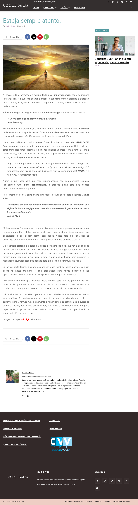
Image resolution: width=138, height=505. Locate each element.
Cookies (89, 501)
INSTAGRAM (79, 7)
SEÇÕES (64, 7)
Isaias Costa (10, 26)
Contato (107, 501)
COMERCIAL (54, 420)
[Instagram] (113, 2)
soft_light (25, 319)
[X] (127, 2)
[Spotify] (122, 2)
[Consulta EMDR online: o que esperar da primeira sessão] (115, 37)
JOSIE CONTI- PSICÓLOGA (15, 444)
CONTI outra (99, 66)
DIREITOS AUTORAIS (12, 428)
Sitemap (98, 501)
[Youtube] (131, 2)
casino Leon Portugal (121, 501)
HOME (36, 7)
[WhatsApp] (46, 37)
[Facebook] (109, 2)
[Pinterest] (118, 2)
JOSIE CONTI (48, 7)
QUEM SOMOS (55, 428)
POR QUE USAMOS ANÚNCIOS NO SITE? (21, 420)
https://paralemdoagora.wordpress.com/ (36, 376)
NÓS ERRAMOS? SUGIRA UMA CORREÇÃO (22, 436)
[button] (132, 7)
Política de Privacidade (74, 501)
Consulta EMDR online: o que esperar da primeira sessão (113, 60)
